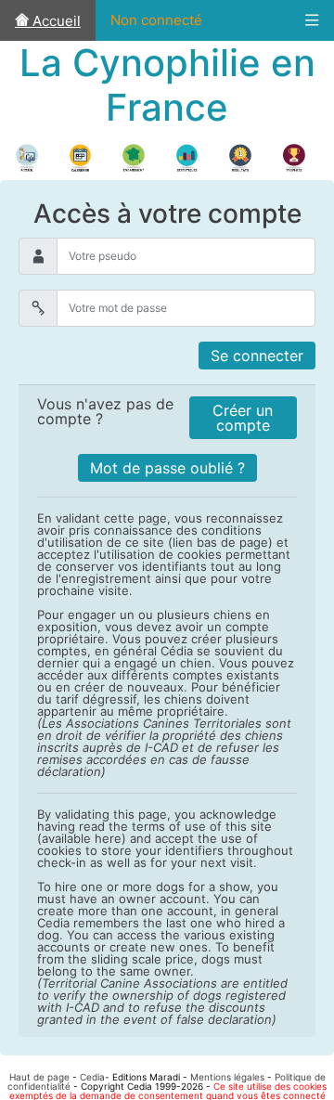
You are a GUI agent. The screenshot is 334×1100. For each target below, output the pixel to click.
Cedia (92, 1076)
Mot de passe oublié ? (167, 468)
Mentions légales (227, 1076)
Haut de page (39, 1076)
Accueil (55, 21)
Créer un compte (242, 417)
